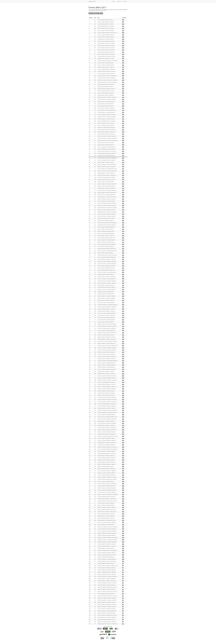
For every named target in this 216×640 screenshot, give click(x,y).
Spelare (113, 1)
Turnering (91, 13)
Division (96, 13)
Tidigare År (119, 1)
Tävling (124, 1)
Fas (101, 13)
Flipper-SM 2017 (92, 1)
